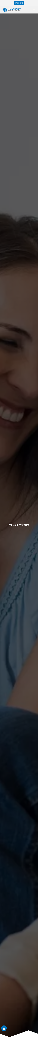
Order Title (19, 3)
